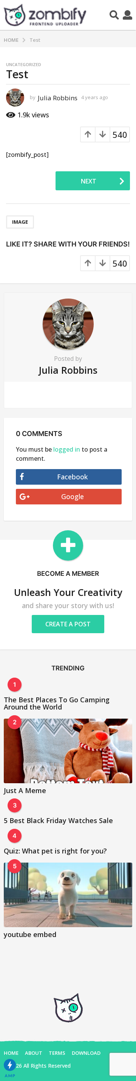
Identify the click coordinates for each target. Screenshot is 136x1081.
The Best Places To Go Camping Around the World (57, 703)
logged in (66, 449)
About (33, 1052)
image (20, 221)
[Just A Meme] (68, 751)
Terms (57, 1052)
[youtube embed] (68, 895)
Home (11, 1052)
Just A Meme (25, 790)
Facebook (72, 476)
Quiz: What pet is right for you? (55, 850)
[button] (114, 14)
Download (86, 1052)
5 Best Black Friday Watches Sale (58, 820)
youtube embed (30, 934)
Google (72, 496)
